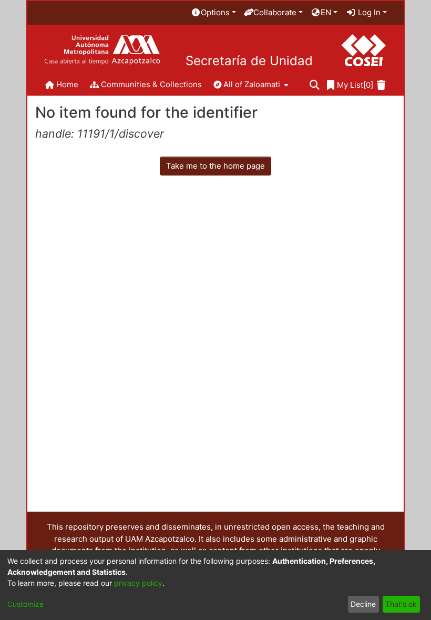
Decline (363, 604)
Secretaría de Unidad (249, 61)
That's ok (401, 604)
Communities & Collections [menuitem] (151, 84)
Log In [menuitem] (368, 12)
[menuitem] (213, 13)
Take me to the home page (215, 166)
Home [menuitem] (67, 84)
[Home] (102, 50)
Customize (25, 604)
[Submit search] (315, 85)
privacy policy (138, 582)
